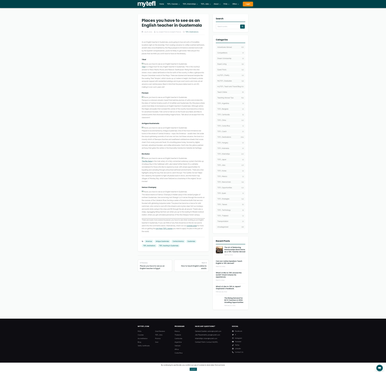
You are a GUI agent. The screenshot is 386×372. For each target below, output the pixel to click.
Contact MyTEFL (212, 342)
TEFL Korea (230, 171)
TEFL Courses (172, 4)
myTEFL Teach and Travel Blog (230, 86)
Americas (149, 241)
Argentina (178, 342)
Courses (141, 335)
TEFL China (230, 120)
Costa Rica (178, 353)
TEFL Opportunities (230, 188)
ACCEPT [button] (193, 369)
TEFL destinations (149, 245)
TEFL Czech (230, 131)
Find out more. (220, 365)
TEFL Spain (230, 193)
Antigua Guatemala (162, 241)
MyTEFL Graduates (230, 81)
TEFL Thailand (230, 216)
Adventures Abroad (230, 47)
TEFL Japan (230, 159)
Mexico (177, 331)
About (216, 4)
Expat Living (230, 64)
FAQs (225, 4)
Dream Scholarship (230, 58)
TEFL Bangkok (230, 109)
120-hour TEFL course (164, 228)
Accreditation (143, 338)
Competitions (230, 53)
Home (161, 4)
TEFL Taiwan (230, 204)
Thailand (178, 335)
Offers (234, 4)
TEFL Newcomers (230, 182)
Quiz (156, 342)
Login (248, 4)
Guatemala (191, 241)
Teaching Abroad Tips (230, 98)
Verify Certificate (144, 346)
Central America (178, 241)
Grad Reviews (160, 331)
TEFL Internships (189, 4)
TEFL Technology (230, 210)
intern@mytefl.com (210, 338)
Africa (177, 349)
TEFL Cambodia (230, 115)
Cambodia (178, 338)
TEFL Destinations (192, 32)
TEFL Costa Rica (230, 126)
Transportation (230, 221)
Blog (139, 342)
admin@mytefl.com (214, 331)
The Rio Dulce (147, 161)
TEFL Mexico (230, 176)
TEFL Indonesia (230, 148)
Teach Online (230, 92)
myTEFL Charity (230, 75)
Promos (158, 338)
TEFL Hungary (230, 143)
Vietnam (178, 346)
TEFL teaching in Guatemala (168, 245)
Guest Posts (230, 70)
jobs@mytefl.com (214, 335)
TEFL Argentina (230, 103)
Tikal (143, 67)
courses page (192, 226)
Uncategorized (230, 227)
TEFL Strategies (230, 199)
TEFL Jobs (205, 4)
